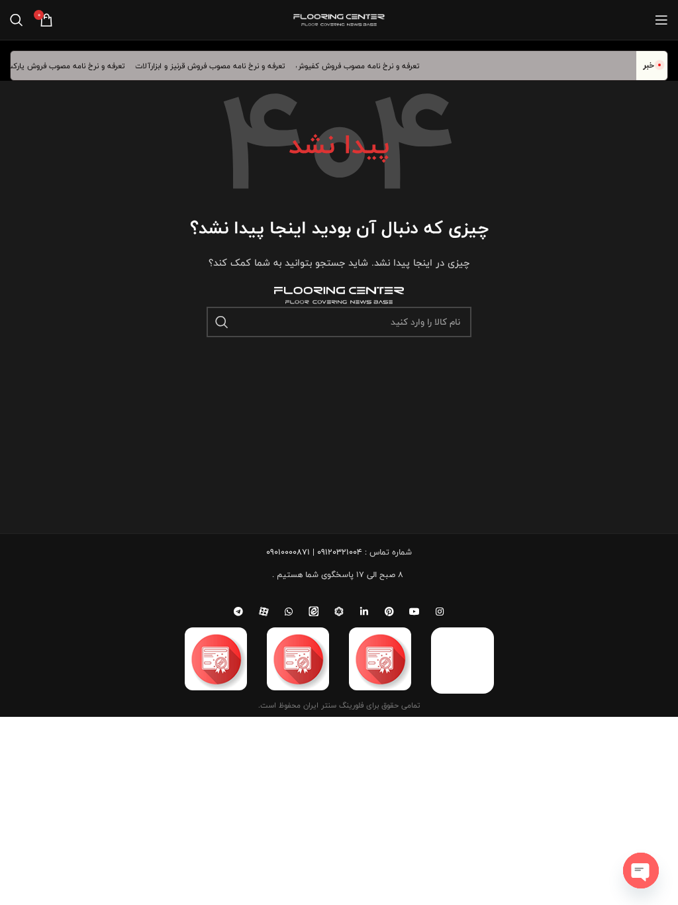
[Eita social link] (314, 611)
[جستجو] (16, 20)
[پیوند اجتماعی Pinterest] (389, 611)
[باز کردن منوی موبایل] (661, 20)
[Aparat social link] (263, 611)
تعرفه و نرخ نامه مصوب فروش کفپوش (364, 65)
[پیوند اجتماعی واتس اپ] (289, 611)
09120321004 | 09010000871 (314, 552)
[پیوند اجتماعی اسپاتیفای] (339, 611)
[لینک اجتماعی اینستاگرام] (440, 611)
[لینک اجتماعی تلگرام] (238, 611)
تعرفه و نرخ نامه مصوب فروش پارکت (71, 65)
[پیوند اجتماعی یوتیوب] (414, 611)
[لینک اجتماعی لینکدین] (364, 611)
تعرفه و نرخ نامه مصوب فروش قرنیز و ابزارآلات (216, 65)
